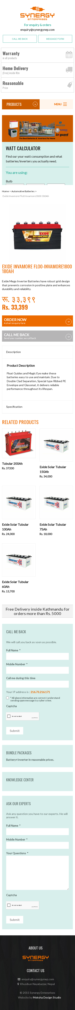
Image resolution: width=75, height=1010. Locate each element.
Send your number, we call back (20, 335)
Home (5, 191)
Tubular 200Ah (12, 463)
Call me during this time (20, 678)
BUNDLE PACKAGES (19, 753)
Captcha (11, 706)
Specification (14, 406)
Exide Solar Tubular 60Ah (15, 584)
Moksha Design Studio (47, 997)
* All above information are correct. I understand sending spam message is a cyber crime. (35, 699)
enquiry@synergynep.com (37, 29)
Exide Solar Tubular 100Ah (15, 526)
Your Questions (17, 853)
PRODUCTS (14, 104)
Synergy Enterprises (42, 992)
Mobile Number (17, 664)
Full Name (13, 650)
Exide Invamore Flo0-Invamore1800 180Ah (26, 196)
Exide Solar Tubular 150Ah (53, 469)
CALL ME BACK (20, 38)
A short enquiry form (15, 320)
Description (13, 352)
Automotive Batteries (23, 191)
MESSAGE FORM (55, 38)
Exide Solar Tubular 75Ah (53, 526)
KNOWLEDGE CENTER (20, 780)
